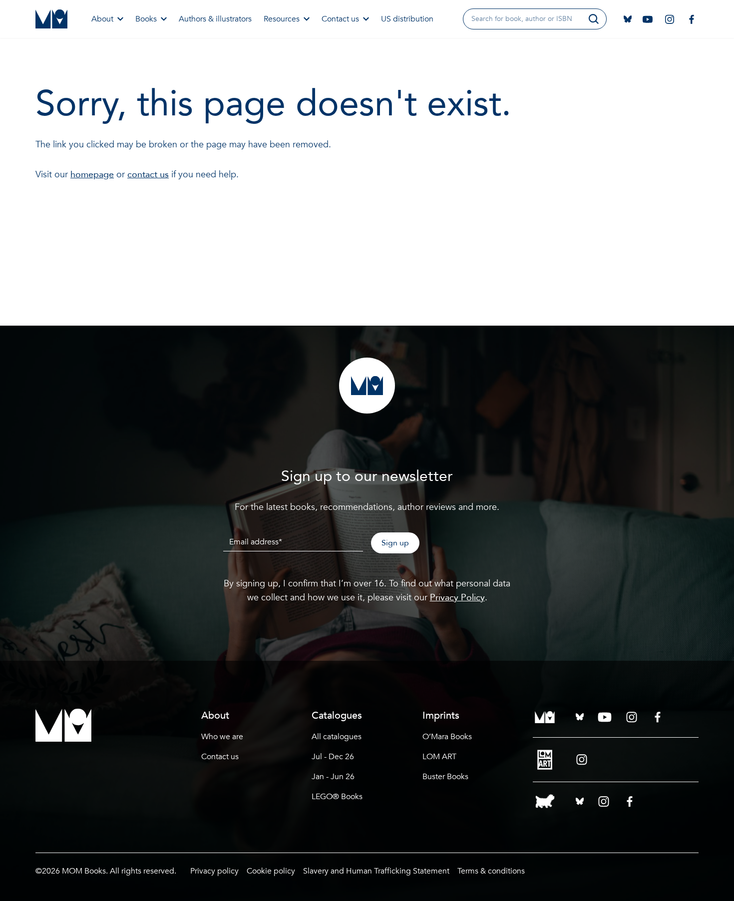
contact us (148, 174)
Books (146, 18)
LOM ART (439, 756)
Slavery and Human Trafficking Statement (376, 871)
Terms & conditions (491, 871)
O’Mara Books (447, 736)
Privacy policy (214, 871)
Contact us (340, 18)
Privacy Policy (457, 597)
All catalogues (337, 736)
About (102, 18)
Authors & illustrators (215, 18)
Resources (282, 18)
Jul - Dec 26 (333, 756)
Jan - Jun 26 (333, 776)
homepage (92, 174)
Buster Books (445, 776)
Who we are (222, 736)
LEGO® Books (337, 796)
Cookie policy (271, 871)
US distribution (407, 18)
